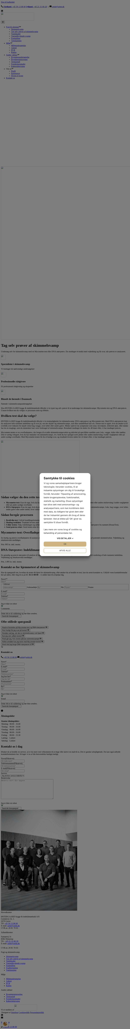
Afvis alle (65, 550)
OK (65, 544)
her (70, 533)
